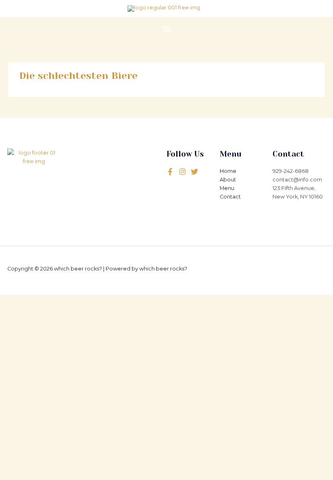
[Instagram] (194, 171)
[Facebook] (170, 171)
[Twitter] (182, 171)
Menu (227, 188)
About (228, 180)
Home (228, 171)
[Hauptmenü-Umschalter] (166, 29)
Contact (230, 197)
